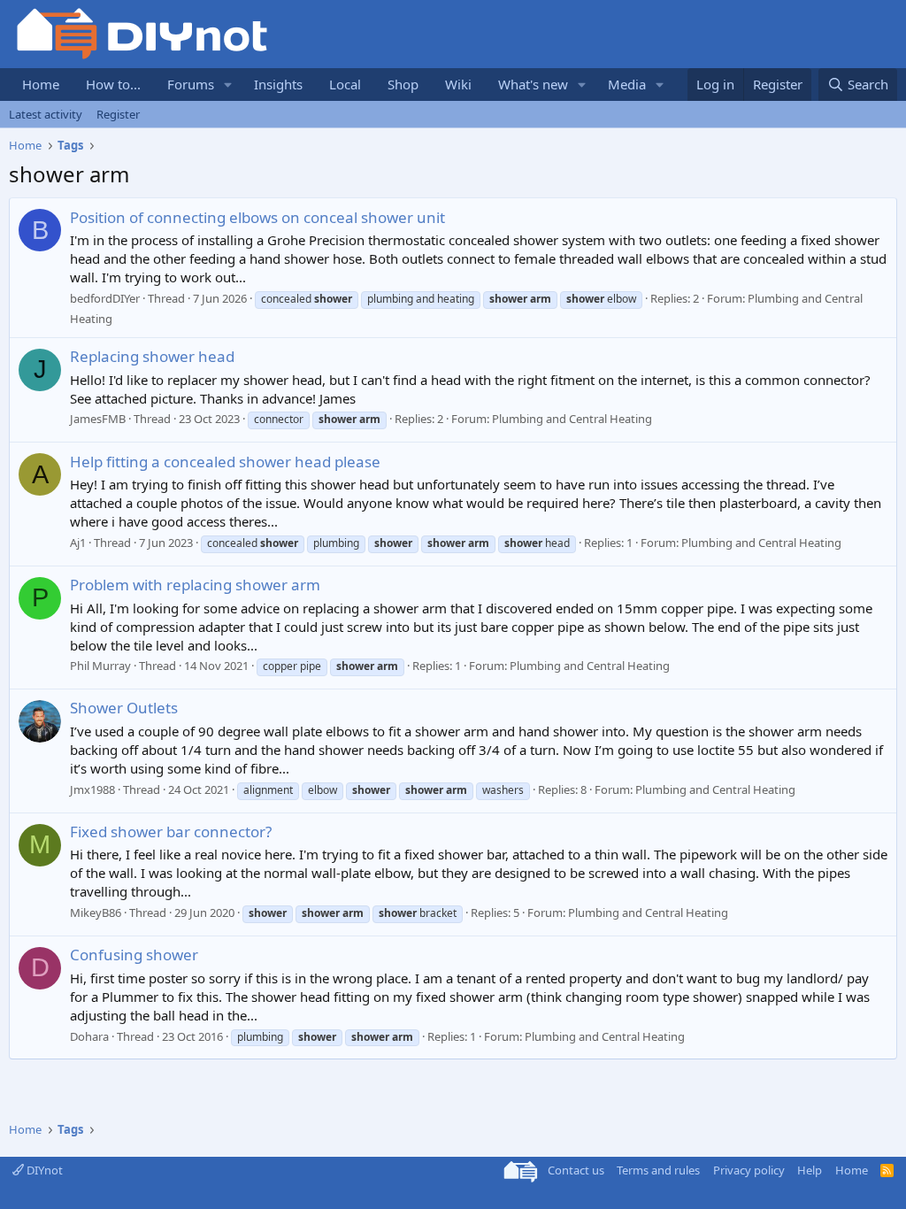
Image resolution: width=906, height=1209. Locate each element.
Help (809, 1170)
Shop (403, 84)
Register (118, 114)
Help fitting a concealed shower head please (225, 461)
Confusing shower (134, 954)
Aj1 (78, 543)
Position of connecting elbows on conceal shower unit (257, 217)
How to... (113, 84)
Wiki (458, 84)
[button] (228, 84)
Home (40, 84)
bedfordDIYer (105, 298)
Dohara (89, 1036)
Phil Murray (100, 666)
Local (345, 84)
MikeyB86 (95, 912)
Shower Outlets (124, 707)
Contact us (576, 1170)
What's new (533, 84)
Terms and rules (658, 1170)
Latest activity (45, 114)
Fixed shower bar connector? (171, 831)
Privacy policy (749, 1170)
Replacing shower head (152, 356)
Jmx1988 (92, 789)
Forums (190, 84)
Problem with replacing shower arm (195, 584)
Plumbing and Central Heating (572, 419)
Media (627, 84)
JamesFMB (98, 419)
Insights (278, 84)
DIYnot (43, 1170)
